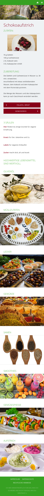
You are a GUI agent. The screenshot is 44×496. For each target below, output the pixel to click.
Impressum (15, 479)
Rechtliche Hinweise (22, 483)
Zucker (6, 152)
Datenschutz (28, 479)
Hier (5, 127)
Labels (6, 145)
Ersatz (6, 137)
